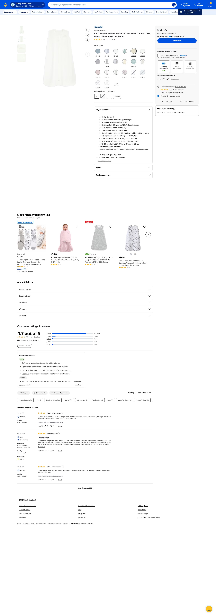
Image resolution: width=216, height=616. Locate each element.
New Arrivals (98, 12)
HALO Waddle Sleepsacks (86, 506)
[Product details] (149, 289)
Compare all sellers (178, 112)
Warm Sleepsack (24, 510)
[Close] (41, 12)
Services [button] (23, 12)
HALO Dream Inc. (180, 87)
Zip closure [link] (26, 381)
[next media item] (88, 54)
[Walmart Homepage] (6, 5)
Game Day (124, 12)
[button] (185, 5)
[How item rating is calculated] (39, 340)
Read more (41, 447)
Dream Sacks (142, 510)
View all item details (104, 161)
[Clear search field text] (168, 5)
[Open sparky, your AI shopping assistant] (209, 609)
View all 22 (116, 84)
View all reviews (24, 346)
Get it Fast (76, 12)
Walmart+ (185, 12)
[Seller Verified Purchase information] (63, 413)
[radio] (98, 52)
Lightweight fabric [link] (29, 367)
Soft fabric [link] (26, 363)
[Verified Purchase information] (59, 433)
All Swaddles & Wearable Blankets (149, 517)
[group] (104, 39)
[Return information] (183, 36)
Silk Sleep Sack (143, 506)
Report (60, 426)
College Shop (65, 12)
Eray (79, 510)
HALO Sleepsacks (25, 514)
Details (178, 96)
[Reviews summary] (107, 39)
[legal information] (175, 34)
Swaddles (22, 517)
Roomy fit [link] (25, 374)
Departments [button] (8, 12)
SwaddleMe (82, 517)
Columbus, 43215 (169, 75)
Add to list (168, 101)
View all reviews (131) (85, 488)
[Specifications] (149, 296)
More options (175, 79)
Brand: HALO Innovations (27, 506)
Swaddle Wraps (143, 514)
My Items (149, 12)
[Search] (174, 5)
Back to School (52, 12)
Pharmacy (86, 12)
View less (78, 385)
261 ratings (112, 39)
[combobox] (112, 5)
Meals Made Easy (137, 12)
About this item (25, 282)
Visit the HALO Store (100, 30)
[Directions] (149, 302)
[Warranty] (149, 309)
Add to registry (190, 101)
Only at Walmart (161, 12)
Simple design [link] (27, 370)
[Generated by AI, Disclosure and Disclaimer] (30, 385)
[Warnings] (149, 315)
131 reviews (37, 337)
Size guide (111, 91)
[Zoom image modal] (87, 40)
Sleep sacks (82, 514)
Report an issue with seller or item (172, 92)
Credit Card (174, 12)
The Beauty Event (112, 12)
